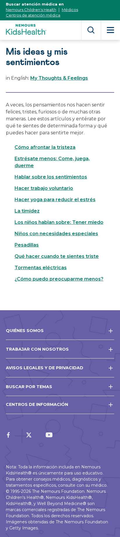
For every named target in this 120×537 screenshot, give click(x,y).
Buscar (91, 30)
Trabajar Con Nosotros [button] (37, 349)
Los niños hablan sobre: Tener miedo (59, 222)
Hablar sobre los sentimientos (51, 177)
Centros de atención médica (33, 15)
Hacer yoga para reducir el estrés (55, 199)
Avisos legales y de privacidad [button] (44, 367)
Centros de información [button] (37, 404)
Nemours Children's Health (31, 9)
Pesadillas (27, 245)
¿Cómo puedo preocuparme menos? (59, 279)
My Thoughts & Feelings (59, 78)
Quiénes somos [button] (25, 330)
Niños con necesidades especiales (56, 233)
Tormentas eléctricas (41, 267)
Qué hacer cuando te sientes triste (57, 256)
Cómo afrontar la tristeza (45, 147)
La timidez (27, 211)
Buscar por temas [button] (29, 386)
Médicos (70, 9)
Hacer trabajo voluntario (44, 188)
